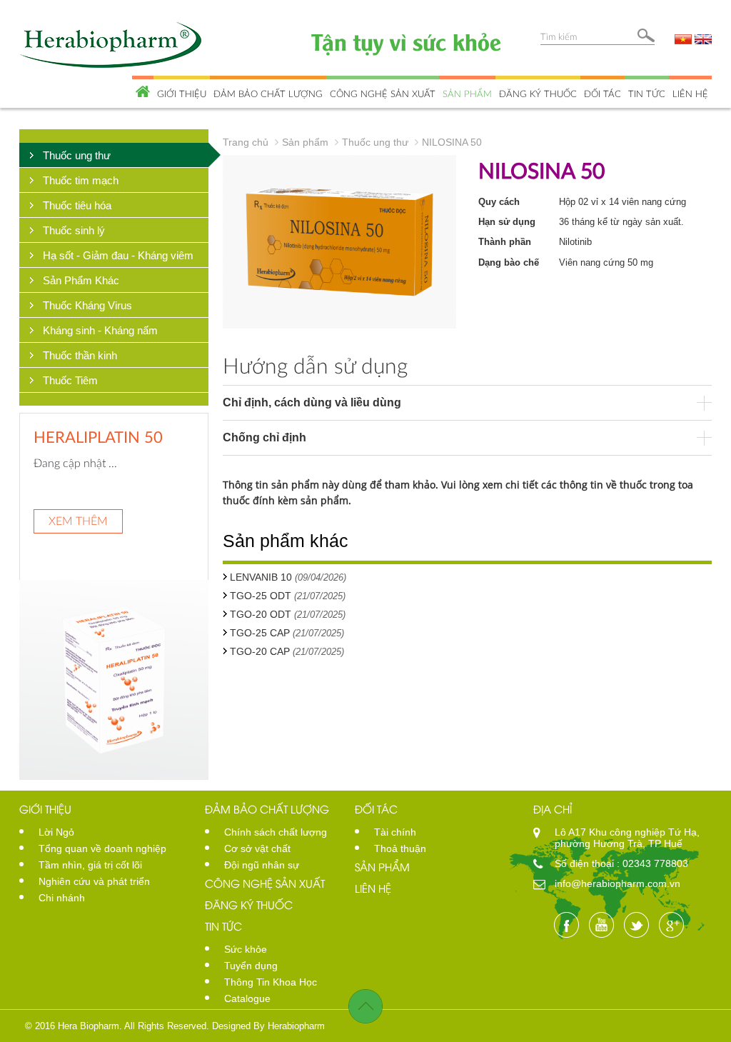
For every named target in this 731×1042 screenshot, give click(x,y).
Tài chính (395, 832)
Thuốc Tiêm (70, 380)
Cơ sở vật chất (257, 848)
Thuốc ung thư (77, 155)
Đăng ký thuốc (538, 93)
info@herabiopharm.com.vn (617, 883)
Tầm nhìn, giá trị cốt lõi (90, 865)
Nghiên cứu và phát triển (94, 881)
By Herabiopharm (289, 1026)
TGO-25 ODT (260, 595)
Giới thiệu (181, 93)
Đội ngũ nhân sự (261, 865)
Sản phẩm (467, 93)
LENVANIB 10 (261, 577)
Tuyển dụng (251, 965)
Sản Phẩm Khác (81, 280)
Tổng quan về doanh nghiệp (102, 848)
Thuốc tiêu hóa (77, 205)
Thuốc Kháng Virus (87, 305)
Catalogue (247, 998)
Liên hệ (690, 93)
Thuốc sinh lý (74, 230)
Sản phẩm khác (285, 541)
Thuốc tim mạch (81, 180)
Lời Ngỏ (56, 832)
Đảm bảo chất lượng (268, 93)
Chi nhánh (62, 897)
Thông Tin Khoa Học (270, 982)
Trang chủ (245, 142)
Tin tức (646, 93)
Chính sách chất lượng (275, 832)
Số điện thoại (586, 863)
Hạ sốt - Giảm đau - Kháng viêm (118, 255)
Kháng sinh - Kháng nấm (100, 330)
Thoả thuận (400, 848)
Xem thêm (78, 520)
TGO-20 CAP (260, 651)
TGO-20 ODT (260, 614)
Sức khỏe (245, 949)
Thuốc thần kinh (80, 355)
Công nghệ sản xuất (382, 93)
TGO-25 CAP (260, 632)
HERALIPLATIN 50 (98, 436)
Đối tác (602, 93)
